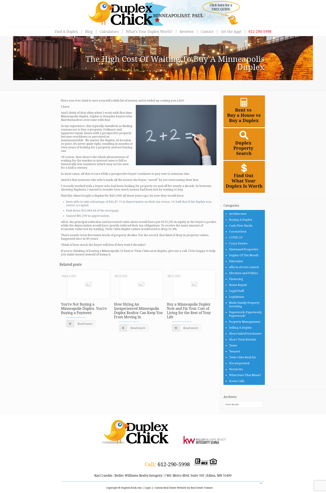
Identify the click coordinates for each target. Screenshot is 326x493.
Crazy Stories (238, 243)
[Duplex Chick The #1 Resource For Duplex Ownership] (163, 13)
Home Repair (238, 285)
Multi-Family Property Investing (244, 304)
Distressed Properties (243, 249)
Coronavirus (237, 231)
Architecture (238, 213)
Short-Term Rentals (242, 339)
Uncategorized (239, 363)
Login (147, 487)
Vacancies (236, 369)
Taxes (233, 345)
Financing (236, 279)
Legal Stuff (236, 291)
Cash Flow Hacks (240, 225)
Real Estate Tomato (202, 487)
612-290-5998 (174, 464)
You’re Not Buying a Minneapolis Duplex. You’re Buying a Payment (84, 308)
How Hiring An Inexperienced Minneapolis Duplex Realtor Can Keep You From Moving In (138, 310)
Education (236, 261)
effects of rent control (244, 267)
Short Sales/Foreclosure (245, 333)
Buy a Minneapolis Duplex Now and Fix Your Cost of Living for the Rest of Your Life (189, 310)
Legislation (236, 296)
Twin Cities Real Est (242, 357)
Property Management (244, 321)
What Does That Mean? (245, 375)
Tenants (234, 351)
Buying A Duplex (240, 219)
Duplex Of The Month (244, 255)
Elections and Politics (243, 273)
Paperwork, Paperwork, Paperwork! (245, 313)
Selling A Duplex (240, 327)
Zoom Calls (236, 381)
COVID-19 (235, 237)
